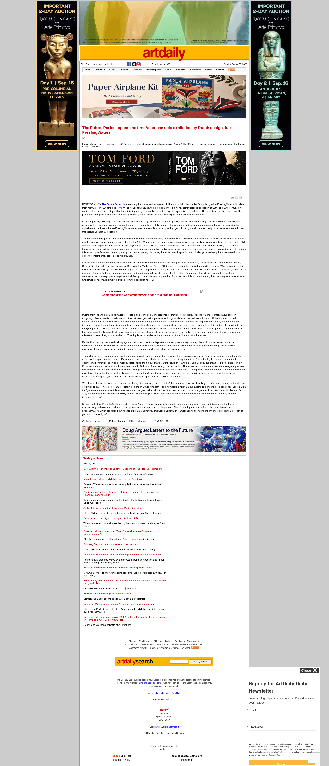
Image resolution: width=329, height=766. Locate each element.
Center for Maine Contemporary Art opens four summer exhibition (144, 294)
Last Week (100, 70)
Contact (220, 70)
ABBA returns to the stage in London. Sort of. (107, 593)
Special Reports (162, 644)
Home (87, 70)
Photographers (153, 70)
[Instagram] (138, 65)
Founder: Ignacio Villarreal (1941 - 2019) (164, 716)
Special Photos (146, 644)
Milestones (159, 641)
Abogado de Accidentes (164, 699)
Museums (137, 70)
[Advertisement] (207, 481)
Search (208, 70)
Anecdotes (134, 648)
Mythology (163, 648)
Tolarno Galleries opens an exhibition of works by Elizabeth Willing (119, 549)
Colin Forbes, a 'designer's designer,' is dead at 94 (110, 518)
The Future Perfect (112, 204)
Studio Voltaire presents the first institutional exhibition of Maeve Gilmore (122, 513)
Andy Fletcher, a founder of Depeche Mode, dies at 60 (112, 507)
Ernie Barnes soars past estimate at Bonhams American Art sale (118, 474)
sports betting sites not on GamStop (164, 693)
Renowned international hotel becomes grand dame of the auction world (122, 554)
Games (168, 70)
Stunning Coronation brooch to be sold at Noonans (110, 544)
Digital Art (169, 641)
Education (153, 648)
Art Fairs (199, 644)
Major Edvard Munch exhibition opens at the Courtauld (113, 479)
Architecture (180, 641)
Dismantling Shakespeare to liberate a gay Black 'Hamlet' (114, 598)
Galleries (124, 70)
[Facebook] (129, 65)
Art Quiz (143, 648)
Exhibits (143, 641)
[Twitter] (134, 65)
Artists (112, 70)
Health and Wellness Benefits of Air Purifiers (107, 624)
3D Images (174, 648)
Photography (193, 641)
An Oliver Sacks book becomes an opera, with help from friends (117, 567)
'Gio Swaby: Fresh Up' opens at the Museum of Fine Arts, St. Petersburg (122, 468)
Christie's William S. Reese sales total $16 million (109, 588)
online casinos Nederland (149, 683)
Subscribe (181, 70)
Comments (195, 70)
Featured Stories (178, 644)
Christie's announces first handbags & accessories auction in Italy (118, 539)
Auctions (191, 644)
